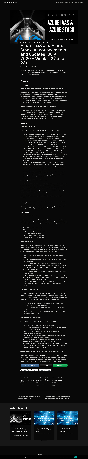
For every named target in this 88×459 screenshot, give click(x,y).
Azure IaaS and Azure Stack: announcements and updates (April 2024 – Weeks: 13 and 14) (20, 430)
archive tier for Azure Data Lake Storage (36, 146)
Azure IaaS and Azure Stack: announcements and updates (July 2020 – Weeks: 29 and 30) (57, 396)
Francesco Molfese (26, 66)
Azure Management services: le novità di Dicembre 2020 (65, 429)
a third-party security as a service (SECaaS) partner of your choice (43, 267)
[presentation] (20, 418)
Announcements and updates (28, 42)
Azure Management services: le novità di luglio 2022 (44, 429)
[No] (86, 457)
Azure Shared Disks (45, 202)
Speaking (67, 2)
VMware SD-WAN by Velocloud (46, 343)
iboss (59, 277)
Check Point (59, 275)
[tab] (41, 440)
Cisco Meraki (60, 343)
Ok (75, 457)
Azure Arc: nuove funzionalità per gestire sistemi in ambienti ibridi (29, 396)
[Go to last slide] (12, 425)
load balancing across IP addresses (49, 355)
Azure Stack (57, 72)
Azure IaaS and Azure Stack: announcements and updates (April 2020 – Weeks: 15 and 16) (27, 379)
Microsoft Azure (45, 42)
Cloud (38, 42)
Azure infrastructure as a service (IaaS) (41, 72)
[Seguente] (76, 425)
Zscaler (25, 275)
